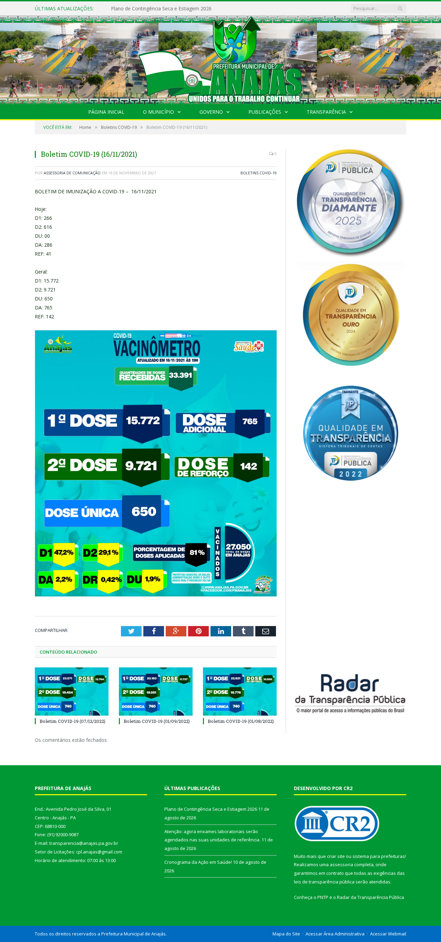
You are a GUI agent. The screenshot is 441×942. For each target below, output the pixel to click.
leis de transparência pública (324, 882)
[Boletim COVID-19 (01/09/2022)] (156, 691)
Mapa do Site (286, 934)
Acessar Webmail (388, 934)
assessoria (341, 864)
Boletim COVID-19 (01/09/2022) (157, 721)
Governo (211, 112)
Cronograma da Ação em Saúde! (198, 862)
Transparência (326, 112)
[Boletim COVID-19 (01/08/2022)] (240, 691)
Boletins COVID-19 (258, 172)
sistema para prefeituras (378, 856)
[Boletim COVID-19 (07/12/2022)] (72, 691)
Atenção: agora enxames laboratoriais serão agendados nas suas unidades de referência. (190, 9)
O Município (158, 112)
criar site (336, 856)
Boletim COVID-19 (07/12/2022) (72, 721)
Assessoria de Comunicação (72, 172)
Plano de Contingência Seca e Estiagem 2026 (210, 809)
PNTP (322, 897)
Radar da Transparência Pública (370, 897)
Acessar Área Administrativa (335, 934)
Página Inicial (106, 112)
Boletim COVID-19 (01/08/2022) (241, 721)
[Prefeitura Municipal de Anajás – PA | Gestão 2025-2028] (220, 58)
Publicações (264, 112)
